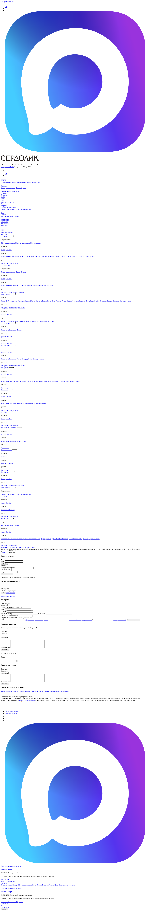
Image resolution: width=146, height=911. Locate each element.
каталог (3, 179)
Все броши (5, 368)
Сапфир (57, 256)
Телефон (4, 611)
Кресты (23, 188)
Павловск (61, 691)
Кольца (3, 181)
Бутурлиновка (53, 691)
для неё (9, 337)
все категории (6, 294)
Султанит (75, 301)
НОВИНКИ (5, 220)
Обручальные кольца (8, 182)
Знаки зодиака (10, 188)
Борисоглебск (27, 691)
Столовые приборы (24, 209)
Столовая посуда (12, 209)
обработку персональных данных (37, 620)
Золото (3, 250)
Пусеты (16, 216)
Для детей (4, 292)
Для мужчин (14, 263)
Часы (2, 213)
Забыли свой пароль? (8, 596)
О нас (13, 881)
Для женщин (5, 263)
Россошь (40, 691)
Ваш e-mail (4, 673)
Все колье (4, 390)
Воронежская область (14, 691)
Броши (3, 197)
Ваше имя (4, 631)
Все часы (4, 496)
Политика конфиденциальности (12, 866)
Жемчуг (31, 256)
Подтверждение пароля (9, 618)
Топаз (69, 256)
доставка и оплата (7, 232)
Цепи (2, 200)
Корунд (46, 381)
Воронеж (4, 691)
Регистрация (10, 593)
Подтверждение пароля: (9, 572)
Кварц (43, 256)
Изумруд (37, 256)
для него (4, 337)
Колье (3, 198)
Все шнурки (5, 472)
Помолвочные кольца (22, 182)
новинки (4, 547)
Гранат (26, 256)
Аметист (14, 301)
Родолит (58, 301)
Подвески (4, 186)
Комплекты (5, 225)
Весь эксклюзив (6, 450)
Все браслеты (5, 345)
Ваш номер (5, 671)
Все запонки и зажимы (9, 427)
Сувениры (4, 222)
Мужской (18, 607)
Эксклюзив (4, 204)
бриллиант (19, 256)
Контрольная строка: (8, 567)
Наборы (3, 209)
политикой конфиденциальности (80, 620)
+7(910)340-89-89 (7, 167)
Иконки (18, 188)
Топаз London (94, 301)
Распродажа (5, 223)
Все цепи (4, 412)
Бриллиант (12, 330)
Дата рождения (6, 613)
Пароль (3, 591)
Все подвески (5, 265)
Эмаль (93, 256)
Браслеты (4, 195)
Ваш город (42, 613)
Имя (2, 603)
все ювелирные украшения (10, 191)
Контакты (4, 234)
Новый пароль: (6, 570)
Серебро (9, 250)
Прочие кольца (35, 182)
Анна (67, 691)
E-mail (3, 588)
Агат (10, 285)
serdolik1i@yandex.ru (12, 713)
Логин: (3, 565)
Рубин (52, 256)
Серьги (3, 214)
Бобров (34, 691)
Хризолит (80, 256)
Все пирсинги (6, 323)
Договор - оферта (7, 869)
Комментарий (6, 647)
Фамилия (4, 605)
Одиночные (9, 216)
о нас (2, 231)
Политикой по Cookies (27, 700)
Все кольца (5, 236)
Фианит (74, 256)
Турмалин (103, 301)
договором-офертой (119, 620)
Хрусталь (88, 256)
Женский (9, 607)
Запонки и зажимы (7, 202)
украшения (4, 883)
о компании (5, 879)
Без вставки (5, 256)
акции (3, 229)
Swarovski (12, 256)
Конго (3, 216)
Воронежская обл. (8, 1)
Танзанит (64, 256)
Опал (53, 301)
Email (3, 561)
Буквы (3, 188)
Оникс (47, 256)
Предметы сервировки (8, 207)
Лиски (45, 691)
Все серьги (5, 518)
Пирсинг (4, 193)
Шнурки (4, 206)
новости (3, 881)
